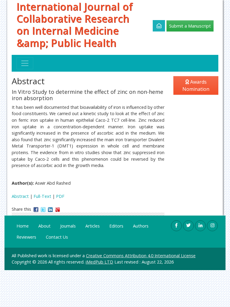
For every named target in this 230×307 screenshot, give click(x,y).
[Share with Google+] (57, 209)
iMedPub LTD (99, 262)
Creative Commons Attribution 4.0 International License (141, 255)
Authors (141, 226)
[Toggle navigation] (24, 63)
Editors (116, 226)
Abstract (20, 196)
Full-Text (42, 196)
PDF (60, 196)
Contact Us (57, 237)
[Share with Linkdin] (50, 209)
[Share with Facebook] (36, 209)
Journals (68, 226)
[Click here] (155, 25)
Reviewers (26, 237)
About (44, 226)
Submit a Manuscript (190, 26)
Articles (92, 226)
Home (22, 226)
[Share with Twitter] (43, 209)
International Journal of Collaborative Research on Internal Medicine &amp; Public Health (74, 25)
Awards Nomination (195, 85)
